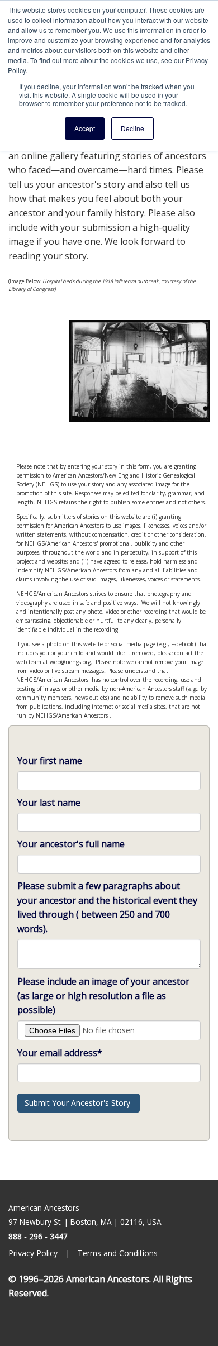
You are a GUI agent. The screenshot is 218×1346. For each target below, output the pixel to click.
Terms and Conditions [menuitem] (119, 1253)
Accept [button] (84, 128)
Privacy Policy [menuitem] (34, 1253)
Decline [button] (132, 128)
